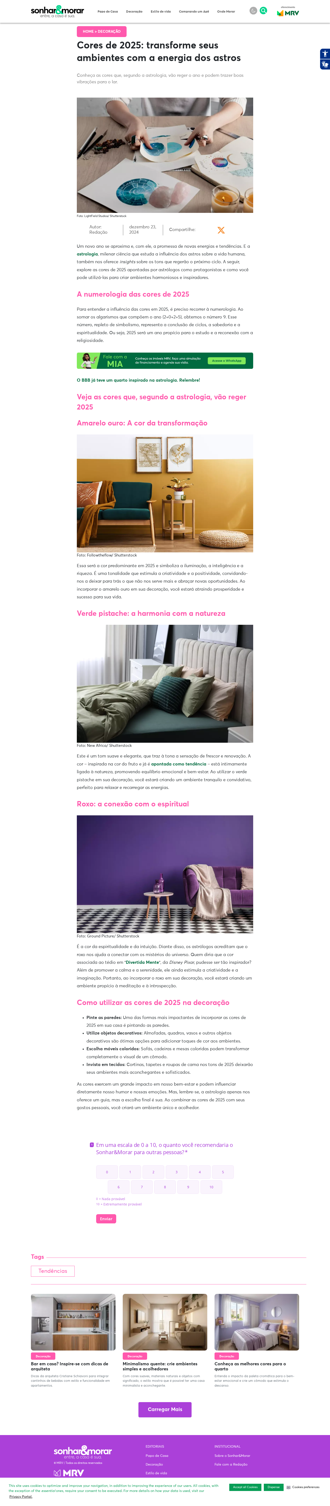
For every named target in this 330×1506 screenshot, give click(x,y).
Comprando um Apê (194, 11)
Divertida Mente (142, 962)
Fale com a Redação (231, 1464)
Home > (90, 31)
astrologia (87, 254)
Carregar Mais (165, 1409)
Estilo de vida (161, 11)
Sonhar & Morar (57, 8)
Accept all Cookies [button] (245, 1487)
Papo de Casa (108, 11)
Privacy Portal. (20, 1496)
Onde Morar (226, 11)
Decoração (134, 11)
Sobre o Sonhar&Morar (232, 1456)
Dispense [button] (274, 1487)
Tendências (52, 1271)
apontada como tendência (178, 764)
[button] (303, 1487)
